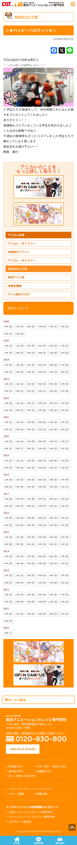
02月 (8, 333)
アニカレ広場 (16, 235)
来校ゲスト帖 (16, 277)
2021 (6, 417)
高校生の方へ (16, 766)
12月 (8, 345)
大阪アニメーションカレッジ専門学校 (30, 812)
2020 (6, 436)
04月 (53, 326)
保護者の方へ (44, 771)
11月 (19, 345)
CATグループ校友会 (20, 821)
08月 (8, 326)
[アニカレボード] (22, 746)
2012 (6, 589)
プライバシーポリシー (21, 789)
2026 (6, 321)
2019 (6, 455)
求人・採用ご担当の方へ (22, 776)
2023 (6, 378)
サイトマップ (44, 789)
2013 (6, 570)
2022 (6, 398)
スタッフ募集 (16, 794)
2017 (6, 493)
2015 (6, 532)
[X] (62, 50)
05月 (41, 326)
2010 (6, 627)
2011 (6, 608)
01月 (19, 333)
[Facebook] (54, 50)
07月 (19, 326)
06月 (30, 326)
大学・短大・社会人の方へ (52, 766)
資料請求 (60, 843)
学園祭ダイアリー (19, 252)
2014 (6, 551)
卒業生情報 (15, 286)
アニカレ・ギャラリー (21, 260)
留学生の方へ (16, 771)
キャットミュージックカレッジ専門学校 (31, 817)
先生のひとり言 (17, 269)
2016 (6, 512)
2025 (6, 340)
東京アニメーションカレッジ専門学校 (36, 718)
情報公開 (42, 794)
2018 (6, 474)
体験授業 (38, 843)
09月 (41, 345)
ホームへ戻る (17, 699)
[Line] (70, 50)
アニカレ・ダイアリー (21, 243)
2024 (6, 359)
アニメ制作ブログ (19, 294)
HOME (17, 843)
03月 (64, 326)
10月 (30, 345)
